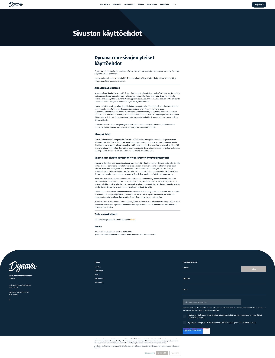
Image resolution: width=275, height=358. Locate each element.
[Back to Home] (16, 4)
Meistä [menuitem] (140, 4)
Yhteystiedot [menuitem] (164, 4)
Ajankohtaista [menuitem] (129, 4)
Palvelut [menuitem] (97, 267)
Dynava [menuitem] (97, 262)
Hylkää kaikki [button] (175, 353)
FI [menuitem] (173, 4)
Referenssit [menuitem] (116, 4)
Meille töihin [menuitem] (151, 4)
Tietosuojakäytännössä (233, 323)
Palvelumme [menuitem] (104, 4)
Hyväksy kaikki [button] (162, 353)
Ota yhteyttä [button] (259, 5)
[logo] (23, 266)
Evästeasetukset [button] (150, 353)
